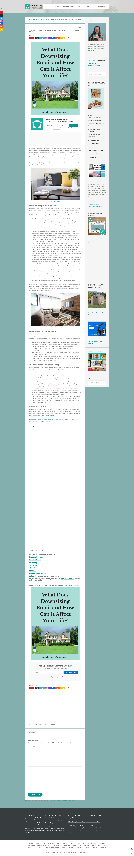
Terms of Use (98, 816)
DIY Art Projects (93, 143)
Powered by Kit (55, 677)
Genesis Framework (71, 852)
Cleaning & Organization (96, 150)
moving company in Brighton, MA (45, 419)
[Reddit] (57, 38)
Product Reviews (36, 557)
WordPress (81, 852)
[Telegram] (42, 38)
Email (30, 778)
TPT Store (33, 565)
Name (30, 770)
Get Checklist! (71, 673)
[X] (37, 38)
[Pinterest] (31, 38)
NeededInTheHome (34, 6)
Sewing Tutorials (93, 140)
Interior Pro (59, 852)
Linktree (32, 570)
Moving (78, 27)
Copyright (71, 818)
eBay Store (33, 568)
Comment (31, 747)
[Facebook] (52, 38)
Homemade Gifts (93, 154)
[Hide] (0, 32)
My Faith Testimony (37, 573)
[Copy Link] (62, 38)
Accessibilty (90, 816)
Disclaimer (71, 822)
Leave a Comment (50, 724)
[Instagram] (47, 38)
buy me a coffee (67, 579)
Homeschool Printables (95, 147)
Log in (88, 852)
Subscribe (33, 576)
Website (30, 786)
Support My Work (32, 732)
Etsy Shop (33, 562)
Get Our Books (35, 560)
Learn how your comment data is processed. (62, 800)
